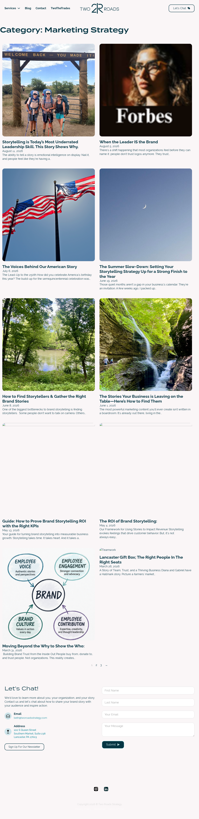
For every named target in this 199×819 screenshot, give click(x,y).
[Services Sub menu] (18, 8)
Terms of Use (116, 809)
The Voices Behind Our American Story (39, 266)
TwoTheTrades (60, 8)
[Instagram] (96, 790)
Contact (41, 8)
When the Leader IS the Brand (129, 142)
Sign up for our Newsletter (24, 746)
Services (10, 8)
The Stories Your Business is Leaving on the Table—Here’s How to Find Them (141, 399)
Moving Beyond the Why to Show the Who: (43, 646)
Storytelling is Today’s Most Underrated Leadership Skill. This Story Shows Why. (40, 144)
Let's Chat (179, 8)
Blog (28, 8)
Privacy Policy (83, 809)
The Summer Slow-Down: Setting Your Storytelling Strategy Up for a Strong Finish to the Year (143, 271)
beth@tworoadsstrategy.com (30, 717)
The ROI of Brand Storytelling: (128, 521)
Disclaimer (100, 809)
